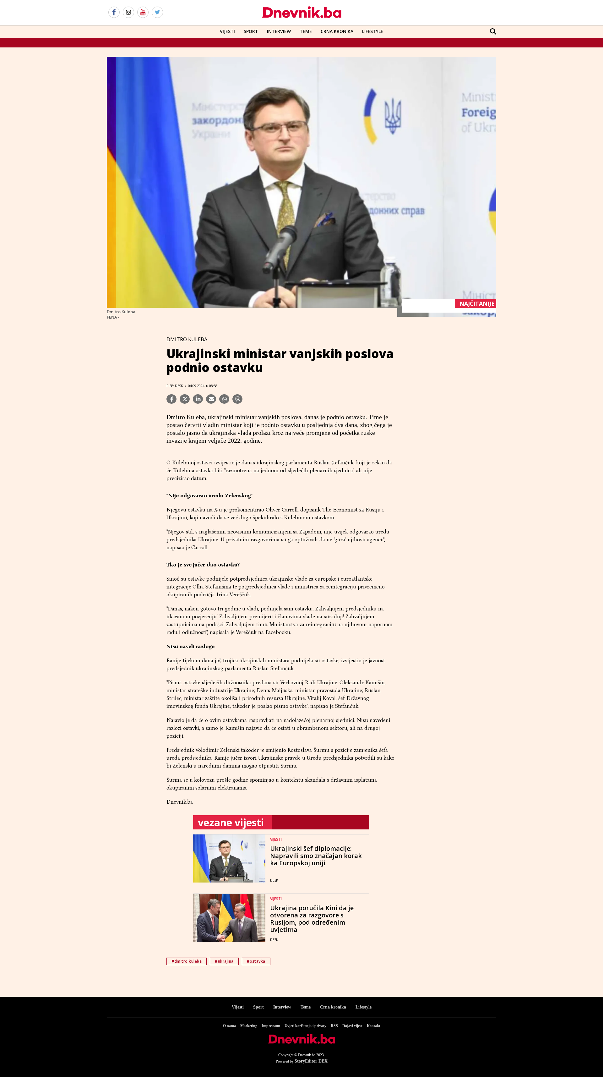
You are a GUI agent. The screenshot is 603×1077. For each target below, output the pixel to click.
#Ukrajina (224, 961)
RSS (334, 1026)
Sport (251, 31)
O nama (229, 1026)
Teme (306, 31)
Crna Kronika (337, 31)
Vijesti (227, 31)
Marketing (248, 1026)
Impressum (271, 1026)
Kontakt (373, 1026)
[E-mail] (211, 399)
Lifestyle (372, 31)
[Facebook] (114, 13)
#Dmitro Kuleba (186, 961)
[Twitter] (157, 13)
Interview (279, 31)
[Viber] (237, 399)
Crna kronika (333, 1007)
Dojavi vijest (352, 1026)
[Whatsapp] (224, 399)
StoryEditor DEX (311, 1061)
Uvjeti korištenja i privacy (305, 1026)
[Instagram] (128, 13)
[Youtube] (143, 13)
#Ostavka (256, 961)
